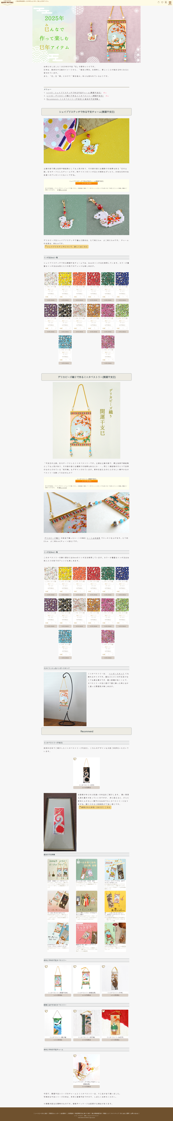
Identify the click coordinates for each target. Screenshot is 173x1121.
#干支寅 (107, 884)
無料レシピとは (63, 190)
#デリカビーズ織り (61, 882)
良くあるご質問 (124, 1113)
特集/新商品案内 (20, 1)
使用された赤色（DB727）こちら (96, 807)
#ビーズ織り (93, 882)
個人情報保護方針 (97, 1113)
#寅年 (114, 884)
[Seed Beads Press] (166, 1)
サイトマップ (115, 1113)
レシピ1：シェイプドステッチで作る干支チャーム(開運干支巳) (73, 92)
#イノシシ (110, 921)
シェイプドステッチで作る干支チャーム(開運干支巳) (86, 181)
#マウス (91, 919)
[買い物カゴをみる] (158, 1)
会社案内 (63, 1113)
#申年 (110, 946)
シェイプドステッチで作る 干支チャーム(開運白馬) (86, 1083)
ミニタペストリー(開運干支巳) (86, 479)
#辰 (59, 884)
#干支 (77, 882)
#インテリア (108, 948)
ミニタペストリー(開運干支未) (58, 993)
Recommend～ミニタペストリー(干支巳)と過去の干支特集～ (73, 99)
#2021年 (60, 917)
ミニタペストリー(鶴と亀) (58, 1037)
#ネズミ (86, 919)
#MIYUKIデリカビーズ (87, 916)
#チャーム (57, 886)
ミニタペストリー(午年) (115, 993)
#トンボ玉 (112, 887)
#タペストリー (60, 916)
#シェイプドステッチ (86, 883)
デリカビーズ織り (52, 538)
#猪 (114, 921)
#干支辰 (62, 884)
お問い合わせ (134, 1113)
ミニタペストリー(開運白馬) (86, 993)
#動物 (114, 917)
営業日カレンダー (54, 1113)
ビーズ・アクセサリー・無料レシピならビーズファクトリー (86, 1115)
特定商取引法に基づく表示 (82, 1113)
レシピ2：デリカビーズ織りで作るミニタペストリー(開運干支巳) (75, 96)
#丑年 (49, 914)
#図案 (121, 917)
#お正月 (78, 916)
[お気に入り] (162, 1)
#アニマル (81, 919)
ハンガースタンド (116, 673)
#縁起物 (62, 886)
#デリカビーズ (51, 882)
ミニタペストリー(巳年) (86, 785)
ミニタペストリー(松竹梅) (86, 1037)
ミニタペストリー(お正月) (115, 1037)
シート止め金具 (93, 538)
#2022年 (111, 884)
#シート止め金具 (120, 887)
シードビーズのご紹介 (41, 1113)
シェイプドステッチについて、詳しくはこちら (67, 247)
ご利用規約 (70, 1113)
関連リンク (106, 1113)
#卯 (80, 882)
